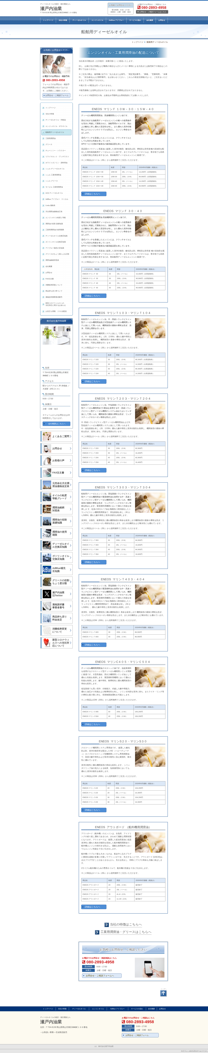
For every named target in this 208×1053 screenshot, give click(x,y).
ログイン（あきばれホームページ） (194, 1051)
